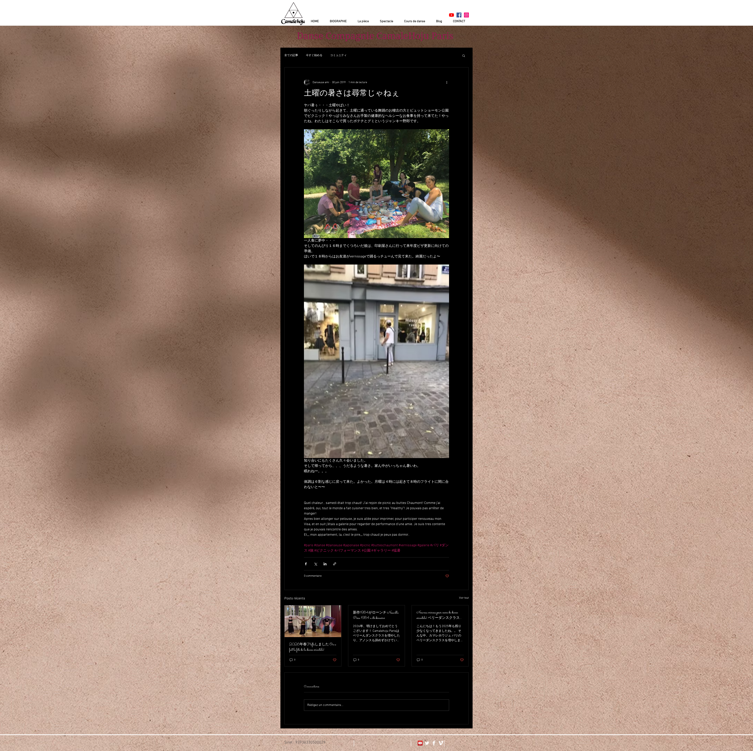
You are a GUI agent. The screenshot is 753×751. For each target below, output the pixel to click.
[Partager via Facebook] (306, 564)
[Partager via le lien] (334, 564)
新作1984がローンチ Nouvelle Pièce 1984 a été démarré (375, 615)
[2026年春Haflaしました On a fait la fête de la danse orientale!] (313, 621)
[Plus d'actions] (446, 82)
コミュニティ (338, 55)
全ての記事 (291, 55)
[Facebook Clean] (433, 743)
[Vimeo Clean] (440, 743)
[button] (464, 55)
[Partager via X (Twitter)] (315, 564)
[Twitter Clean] (427, 743)
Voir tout (464, 598)
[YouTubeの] (451, 15)
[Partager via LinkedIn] (325, 564)
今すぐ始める (314, 55)
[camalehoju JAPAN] (459, 15)
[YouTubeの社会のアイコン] (420, 743)
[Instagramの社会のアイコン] (466, 15)
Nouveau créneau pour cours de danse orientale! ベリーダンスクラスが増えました (440, 615)
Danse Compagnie (335, 36)
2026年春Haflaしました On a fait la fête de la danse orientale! (312, 647)
